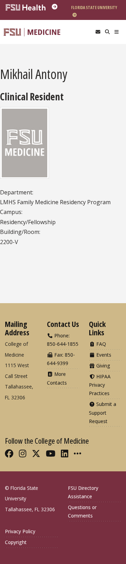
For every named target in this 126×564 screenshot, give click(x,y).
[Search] (107, 32)
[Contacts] (98, 32)
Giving (102, 365)
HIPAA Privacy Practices (100, 385)
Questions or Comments (82, 511)
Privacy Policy (20, 531)
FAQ (100, 344)
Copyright (16, 542)
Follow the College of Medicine (47, 440)
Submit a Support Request (102, 412)
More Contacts (57, 378)
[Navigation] (116, 32)
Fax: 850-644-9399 (61, 358)
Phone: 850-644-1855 (62, 339)
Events (103, 354)
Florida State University (94, 7)
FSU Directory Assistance (83, 492)
